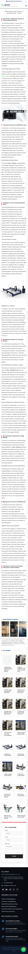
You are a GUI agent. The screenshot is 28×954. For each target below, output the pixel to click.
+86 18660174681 (8, 882)
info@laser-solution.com (10, 885)
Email (6, 837)
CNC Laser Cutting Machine (8, 899)
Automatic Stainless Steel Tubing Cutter (12, 909)
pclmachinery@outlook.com (15, 1)
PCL (9, 5)
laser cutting (5, 76)
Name (6, 830)
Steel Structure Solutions (8, 911)
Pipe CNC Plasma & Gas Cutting (9, 904)
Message (7, 843)
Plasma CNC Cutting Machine (9, 906)
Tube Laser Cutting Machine (9, 901)
